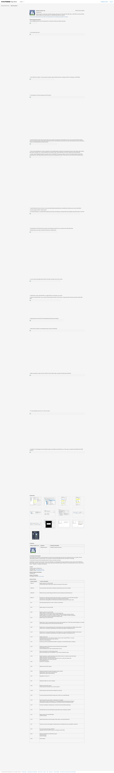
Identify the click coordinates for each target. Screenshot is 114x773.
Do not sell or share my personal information (68, 771)
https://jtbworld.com (40, 569)
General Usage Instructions (35, 16)
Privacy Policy (24, 771)
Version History (65, 16)
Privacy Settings (56, 771)
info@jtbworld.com (40, 570)
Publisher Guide (104, 1)
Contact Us (51, 771)
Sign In (111, 1)
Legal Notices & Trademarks (32, 771)
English (21, 1)
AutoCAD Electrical (5, 5)
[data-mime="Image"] (37, 501)
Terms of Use (40, 771)
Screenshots (42, 16)
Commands (47, 16)
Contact (60, 16)
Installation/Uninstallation (54, 16)
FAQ (47, 771)
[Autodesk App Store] (9, 2)
